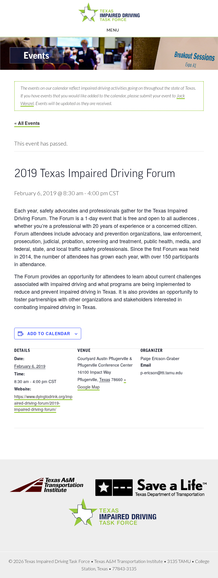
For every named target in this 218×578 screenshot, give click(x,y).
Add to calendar (48, 333)
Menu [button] (113, 30)
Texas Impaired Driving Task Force (109, 12)
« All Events (27, 123)
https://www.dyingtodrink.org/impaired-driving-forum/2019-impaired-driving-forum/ (43, 403)
